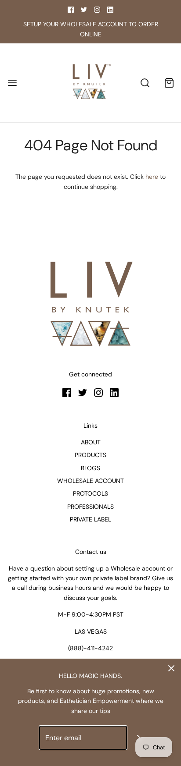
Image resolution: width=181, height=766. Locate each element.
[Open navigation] (12, 83)
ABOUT (91, 442)
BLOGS (90, 468)
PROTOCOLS (90, 493)
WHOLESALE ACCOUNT (90, 481)
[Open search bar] (145, 83)
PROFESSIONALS (90, 507)
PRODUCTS (90, 455)
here (151, 177)
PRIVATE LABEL (90, 519)
